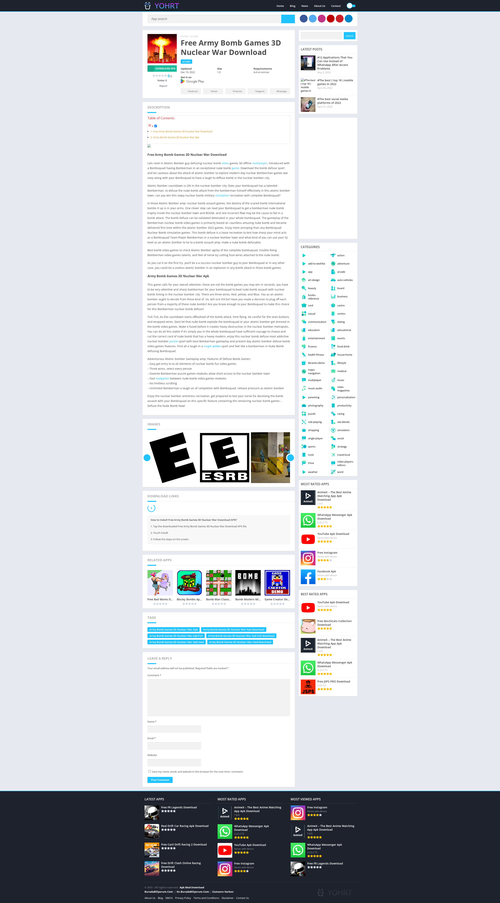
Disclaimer (228, 899)
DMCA (169, 899)
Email (151, 739)
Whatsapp (282, 91)
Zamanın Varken (223, 892)
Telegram (259, 91)
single (208, 346)
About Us (319, 6)
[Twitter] (313, 18)
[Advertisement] (328, 178)
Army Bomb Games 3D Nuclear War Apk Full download (241, 636)
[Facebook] (304, 18)
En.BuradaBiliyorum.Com (193, 892)
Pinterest (237, 91)
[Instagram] (322, 18)
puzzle (173, 341)
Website (152, 756)
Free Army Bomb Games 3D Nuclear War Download (182, 131)
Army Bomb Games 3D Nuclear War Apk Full (176, 636)
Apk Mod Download (192, 888)
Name (151, 722)
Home (280, 6)
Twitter (214, 91)
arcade (194, 36)
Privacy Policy (183, 899)
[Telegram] (349, 18)
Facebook (193, 91)
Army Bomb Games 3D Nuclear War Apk (176, 137)
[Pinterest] (340, 18)
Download (163, 508)
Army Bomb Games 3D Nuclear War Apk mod (176, 643)
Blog (292, 6)
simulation (222, 195)
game (235, 168)
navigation (162, 378)
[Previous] (147, 457)
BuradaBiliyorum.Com (159, 892)
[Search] (288, 19)
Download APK (165, 68)
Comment (154, 676)
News (304, 6)
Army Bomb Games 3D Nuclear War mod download (240, 643)
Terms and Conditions (206, 899)
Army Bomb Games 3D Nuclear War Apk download (233, 630)
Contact (336, 6)
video (225, 163)
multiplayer (259, 163)
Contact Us (242, 899)
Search (350, 36)
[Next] (290, 457)
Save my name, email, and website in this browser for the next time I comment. (197, 772)
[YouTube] (331, 18)
